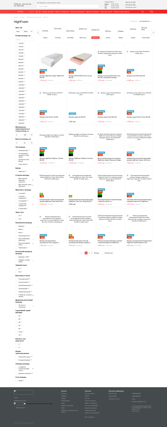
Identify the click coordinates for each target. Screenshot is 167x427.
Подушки (63, 396)
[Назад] (38, 32)
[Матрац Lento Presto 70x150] (52, 100)
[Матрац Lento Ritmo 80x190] (139, 58)
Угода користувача (106, 11)
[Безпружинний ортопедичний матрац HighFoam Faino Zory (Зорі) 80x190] (81, 182)
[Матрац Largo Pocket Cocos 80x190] (139, 100)
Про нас (38, 11)
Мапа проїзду (135, 411)
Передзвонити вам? (130, 7)
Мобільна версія (20, 407)
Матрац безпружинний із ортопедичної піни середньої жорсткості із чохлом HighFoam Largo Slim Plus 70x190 (52, 243)
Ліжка (63, 403)
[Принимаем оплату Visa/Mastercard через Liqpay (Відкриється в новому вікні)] (38, 403)
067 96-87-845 (130, 5)
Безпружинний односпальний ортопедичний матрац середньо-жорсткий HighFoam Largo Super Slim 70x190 (81, 243)
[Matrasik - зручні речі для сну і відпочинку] (23, 392)
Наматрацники (65, 400)
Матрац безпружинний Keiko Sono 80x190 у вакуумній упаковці (109, 76)
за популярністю (144, 21)
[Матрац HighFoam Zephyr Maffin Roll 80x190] (52, 58)
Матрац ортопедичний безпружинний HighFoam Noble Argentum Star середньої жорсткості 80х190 (139, 242)
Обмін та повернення (62, 11)
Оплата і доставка (48, 11)
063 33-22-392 (130, 2)
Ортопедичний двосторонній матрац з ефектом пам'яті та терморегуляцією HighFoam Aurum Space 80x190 (110, 202)
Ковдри (63, 398)
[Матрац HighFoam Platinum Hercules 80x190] (81, 141)
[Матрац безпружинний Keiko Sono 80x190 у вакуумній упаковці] (110, 58)
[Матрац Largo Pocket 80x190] (110, 100)
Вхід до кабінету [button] (90, 393)
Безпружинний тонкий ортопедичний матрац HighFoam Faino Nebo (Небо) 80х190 (52, 201)
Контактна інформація (77, 11)
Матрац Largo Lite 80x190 (77, 117)
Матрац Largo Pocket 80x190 (107, 117)
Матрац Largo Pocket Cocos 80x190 (138, 117)
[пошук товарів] (96, 6)
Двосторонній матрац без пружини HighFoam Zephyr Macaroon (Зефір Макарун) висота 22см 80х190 (109, 160)
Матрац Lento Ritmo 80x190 (136, 76)
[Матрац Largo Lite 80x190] (81, 100)
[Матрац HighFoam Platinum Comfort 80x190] (52, 141)
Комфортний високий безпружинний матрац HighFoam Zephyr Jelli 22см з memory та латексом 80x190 (139, 160)
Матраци (63, 393)
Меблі (63, 408)
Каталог (31, 11)
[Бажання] (141, 4)
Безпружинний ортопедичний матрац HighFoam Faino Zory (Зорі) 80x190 (81, 200)
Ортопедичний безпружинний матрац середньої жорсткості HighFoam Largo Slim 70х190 (139, 201)
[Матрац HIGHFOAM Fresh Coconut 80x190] (81, 58)
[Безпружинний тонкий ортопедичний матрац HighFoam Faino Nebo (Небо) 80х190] (52, 182)
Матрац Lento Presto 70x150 (49, 117)
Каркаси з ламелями (67, 405)
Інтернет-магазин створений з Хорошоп (23, 423)
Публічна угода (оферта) (121, 11)
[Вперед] (153, 32)
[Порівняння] (146, 4)
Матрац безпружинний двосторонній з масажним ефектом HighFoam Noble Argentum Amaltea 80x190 (110, 242)
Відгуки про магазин (92, 11)
